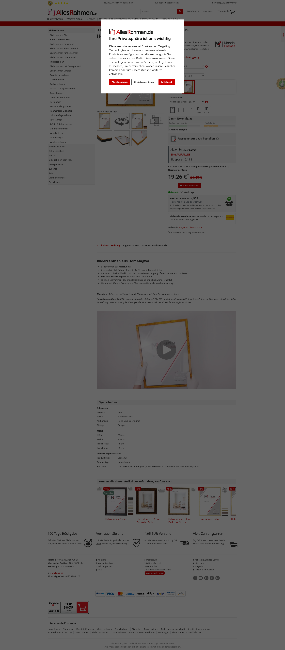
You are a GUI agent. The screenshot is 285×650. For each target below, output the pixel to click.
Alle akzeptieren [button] (119, 82)
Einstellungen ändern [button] (144, 82)
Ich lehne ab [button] (167, 82)
